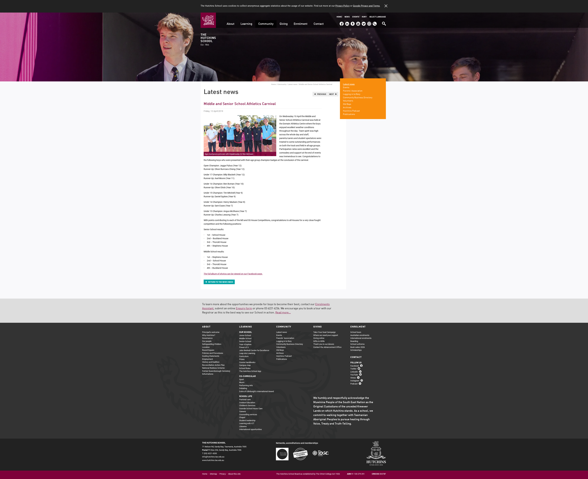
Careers (242, 411)
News (347, 17)
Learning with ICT (246, 423)
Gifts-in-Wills (319, 341)
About (230, 23)
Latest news (292, 84)
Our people (206, 341)
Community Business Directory (357, 98)
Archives (347, 108)
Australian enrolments (359, 335)
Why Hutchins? (208, 335)
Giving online (318, 338)
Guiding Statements (210, 356)
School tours (355, 332)
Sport (241, 379)
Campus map (245, 365)
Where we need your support (325, 335)
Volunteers (348, 101)
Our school (245, 332)
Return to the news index (220, 282)
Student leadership (247, 420)
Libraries (243, 426)
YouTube (357, 22)
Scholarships (356, 350)
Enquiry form (244, 308)
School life (245, 396)
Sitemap (213, 473)
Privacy (222, 473)
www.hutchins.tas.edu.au (213, 460)
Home (339, 17)
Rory (364, 17)
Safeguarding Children (211, 344)
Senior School (245, 341)
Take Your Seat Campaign (324, 332)
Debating (243, 388)
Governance (207, 338)
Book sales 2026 (357, 347)
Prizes (242, 359)
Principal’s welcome (210, 332)
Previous (321, 94)
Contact (319, 23)
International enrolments (360, 338)
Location (206, 347)
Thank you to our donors (323, 344)
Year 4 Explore (245, 344)
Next (331, 94)
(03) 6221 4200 (375, 22)
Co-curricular (247, 376)
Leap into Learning (247, 353)
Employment (207, 359)
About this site (234, 473)
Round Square (208, 350)
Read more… (283, 312)
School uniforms (357, 344)
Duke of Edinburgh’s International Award (256, 391)
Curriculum (244, 356)
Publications (349, 114)
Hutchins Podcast (351, 111)
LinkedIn (346, 22)
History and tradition (210, 362)
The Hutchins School (208, 39)
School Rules (245, 368)
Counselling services (248, 414)
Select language (377, 17)
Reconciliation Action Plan (213, 365)
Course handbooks (247, 362)
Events (355, 17)
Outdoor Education (247, 402)
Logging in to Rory (351, 94)
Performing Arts (246, 385)
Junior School (245, 335)
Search (383, 22)
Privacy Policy (342, 5)
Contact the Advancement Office (327, 347)
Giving (284, 23)
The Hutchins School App (250, 371)
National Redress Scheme (213, 368)
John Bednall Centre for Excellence (254, 350)
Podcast (352, 22)
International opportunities (250, 429)
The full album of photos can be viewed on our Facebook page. (233, 273)
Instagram (369, 22)
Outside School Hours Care (250, 408)
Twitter (353, 368)
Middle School (245, 338)
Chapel (242, 417)
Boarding (354, 341)
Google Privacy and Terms (366, 5)
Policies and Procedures (212, 353)
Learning (246, 23)
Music (242, 382)
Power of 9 (244, 347)
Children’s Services (247, 405)
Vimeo (363, 22)
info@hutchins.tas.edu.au (213, 456)
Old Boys (347, 104)
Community (265, 23)
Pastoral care (245, 399)
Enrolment (300, 23)
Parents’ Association (352, 91)
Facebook (341, 22)
